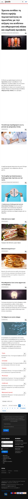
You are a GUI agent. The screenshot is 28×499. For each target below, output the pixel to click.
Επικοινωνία (18, 448)
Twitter (10, 470)
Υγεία (3, 353)
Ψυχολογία (5, 375)
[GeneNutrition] (8, 2)
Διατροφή (4, 360)
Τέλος (4, 411)
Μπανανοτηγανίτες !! (8, 249)
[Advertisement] (14, 65)
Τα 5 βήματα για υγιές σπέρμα (10, 317)
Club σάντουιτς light (8, 219)
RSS (9, 472)
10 (17, 408)
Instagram (3, 472)
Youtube (16, 470)
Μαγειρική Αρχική (7, 392)
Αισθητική (5, 383)
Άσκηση (4, 368)
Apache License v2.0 (12, 486)
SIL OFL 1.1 (18, 487)
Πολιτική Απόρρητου (19, 446)
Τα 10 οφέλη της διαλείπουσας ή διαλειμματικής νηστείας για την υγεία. (12, 178)
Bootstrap (3, 484)
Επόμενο (23, 408)
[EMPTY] (25, 33)
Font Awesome (4, 487)
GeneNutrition (4, 482)
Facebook (3, 470)
